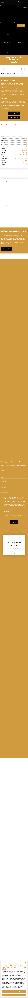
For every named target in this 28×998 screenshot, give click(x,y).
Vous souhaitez (3, 487)
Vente (2, 71)
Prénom (3, 470)
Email (2, 477)
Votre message (4, 492)
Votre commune (4, 484)
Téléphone (3, 481)
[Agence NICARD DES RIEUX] (22, 2)
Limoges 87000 (15, 71)
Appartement (8, 71)
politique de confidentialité (10, 516)
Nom (2, 473)
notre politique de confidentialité (9, 989)
